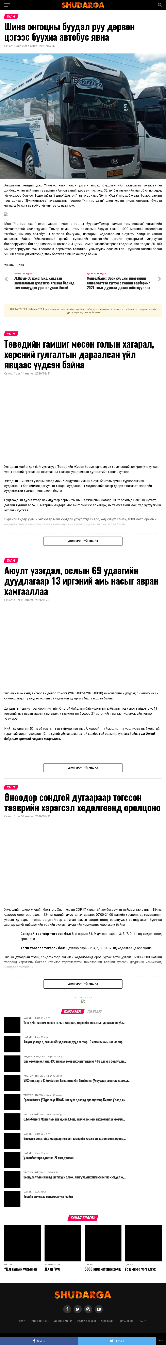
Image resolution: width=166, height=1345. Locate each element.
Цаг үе (143, 1321)
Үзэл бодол (108, 1321)
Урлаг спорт (127, 1321)
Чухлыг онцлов (39, 1321)
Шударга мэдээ (86, 1321)
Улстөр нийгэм (63, 1321)
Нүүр (22, 1321)
